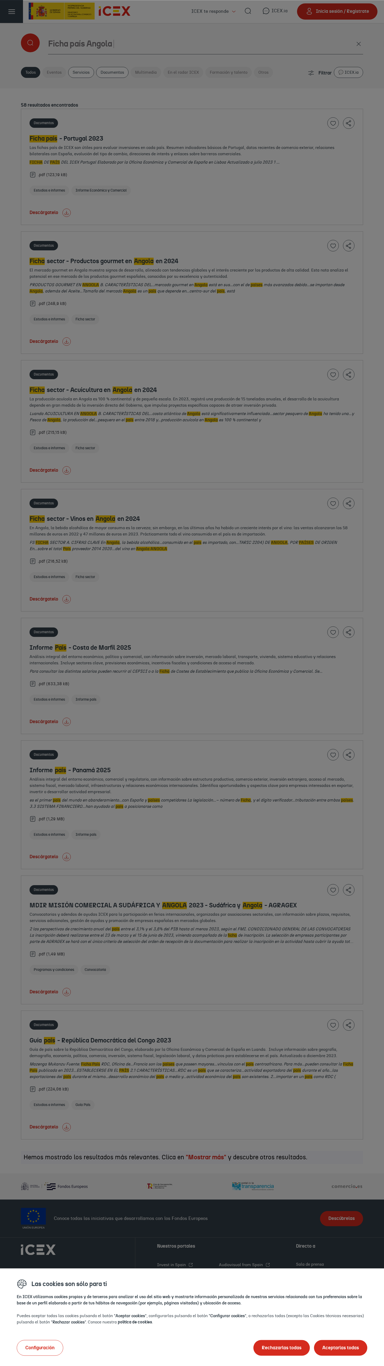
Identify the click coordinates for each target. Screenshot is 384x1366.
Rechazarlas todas (281, 1347)
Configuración (40, 1347)
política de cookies (135, 1322)
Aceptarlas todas (340, 1347)
